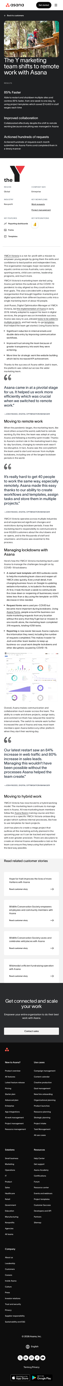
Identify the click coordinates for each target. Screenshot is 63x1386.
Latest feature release (15, 1082)
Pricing (8, 1088)
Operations (10, 1170)
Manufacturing (11, 1217)
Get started (44, 5)
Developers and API (42, 1211)
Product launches (42, 1106)
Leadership (10, 1263)
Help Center (39, 1158)
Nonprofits (9, 1222)
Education (9, 1211)
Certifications (40, 1176)
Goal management (42, 1088)
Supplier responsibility (15, 1316)
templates (49, 322)
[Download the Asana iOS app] (20, 1377)
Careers (8, 1275)
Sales (7, 1187)
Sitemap (37, 1222)
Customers (10, 1269)
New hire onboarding (43, 1094)
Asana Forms (13, 612)
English (34, 1346)
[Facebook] (37, 1357)
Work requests (38, 204)
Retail (7, 1199)
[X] (20, 1357)
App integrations (12, 1112)
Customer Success (42, 1205)
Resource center (41, 1187)
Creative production (43, 1082)
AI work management (14, 1117)
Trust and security (13, 1304)
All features (10, 1077)
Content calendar (42, 1077)
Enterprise (9, 1106)
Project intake (40, 1123)
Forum (37, 1182)
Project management (41, 210)
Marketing (9, 1164)
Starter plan (10, 1094)
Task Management (42, 1129)
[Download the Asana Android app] (41, 1377)
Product (8, 1182)
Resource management (15, 1129)
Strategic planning (42, 1117)
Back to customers (15, 15)
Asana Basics (21, 813)
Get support (39, 1164)
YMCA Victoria (11, 256)
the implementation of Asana (31, 308)
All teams (9, 1234)
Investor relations (12, 1298)
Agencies (9, 1228)
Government (10, 1205)
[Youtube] (42, 1357)
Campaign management (44, 1071)
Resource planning (42, 1112)
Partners (37, 1217)
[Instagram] (31, 1357)
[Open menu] (56, 5)
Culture (8, 1287)
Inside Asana (10, 1281)
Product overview (12, 1071)
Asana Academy (41, 1170)
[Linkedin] (25, 1357)
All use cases (40, 1135)
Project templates (42, 1199)
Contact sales (31, 1031)
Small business (11, 1158)
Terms (27, 1367)
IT (6, 1176)
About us (9, 1257)
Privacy (8, 1310)
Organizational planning (44, 1100)
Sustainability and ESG (15, 1322)
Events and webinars (43, 1193)
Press (7, 1292)
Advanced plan (11, 1100)
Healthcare (10, 1193)
